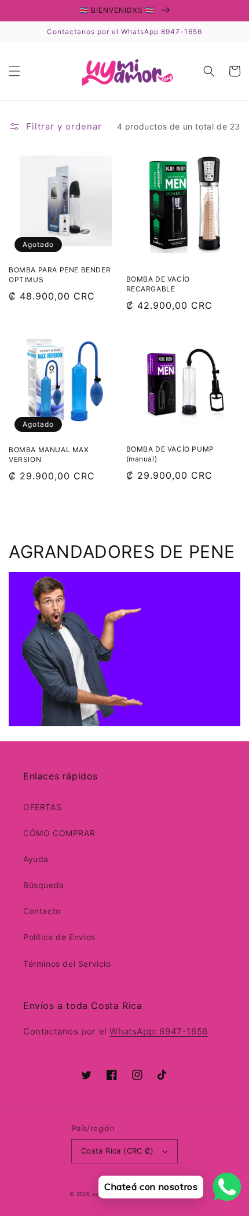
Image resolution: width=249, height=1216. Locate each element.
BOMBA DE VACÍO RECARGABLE (158, 284)
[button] (14, 71)
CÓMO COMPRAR (59, 833)
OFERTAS (42, 807)
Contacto (42, 911)
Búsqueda (43, 885)
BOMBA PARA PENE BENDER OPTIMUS (60, 274)
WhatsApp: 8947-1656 (158, 1031)
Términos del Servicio (67, 964)
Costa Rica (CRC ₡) (117, 1150)
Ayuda (36, 859)
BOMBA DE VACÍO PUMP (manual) (170, 454)
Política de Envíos (59, 937)
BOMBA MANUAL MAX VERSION (49, 454)
